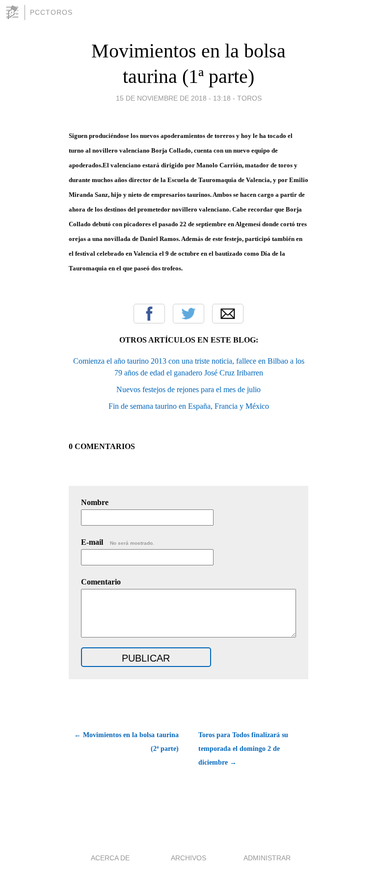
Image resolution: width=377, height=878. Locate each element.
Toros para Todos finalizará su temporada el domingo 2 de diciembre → (243, 748)
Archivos (188, 858)
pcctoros (51, 12)
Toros (249, 98)
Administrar (267, 858)
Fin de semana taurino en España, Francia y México (188, 406)
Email (227, 313)
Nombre (94, 502)
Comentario (101, 582)
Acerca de (110, 858)
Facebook (149, 313)
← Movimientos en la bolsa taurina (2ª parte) (126, 741)
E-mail (117, 542)
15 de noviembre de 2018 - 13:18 (173, 98)
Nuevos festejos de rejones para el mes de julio (188, 389)
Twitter (188, 313)
